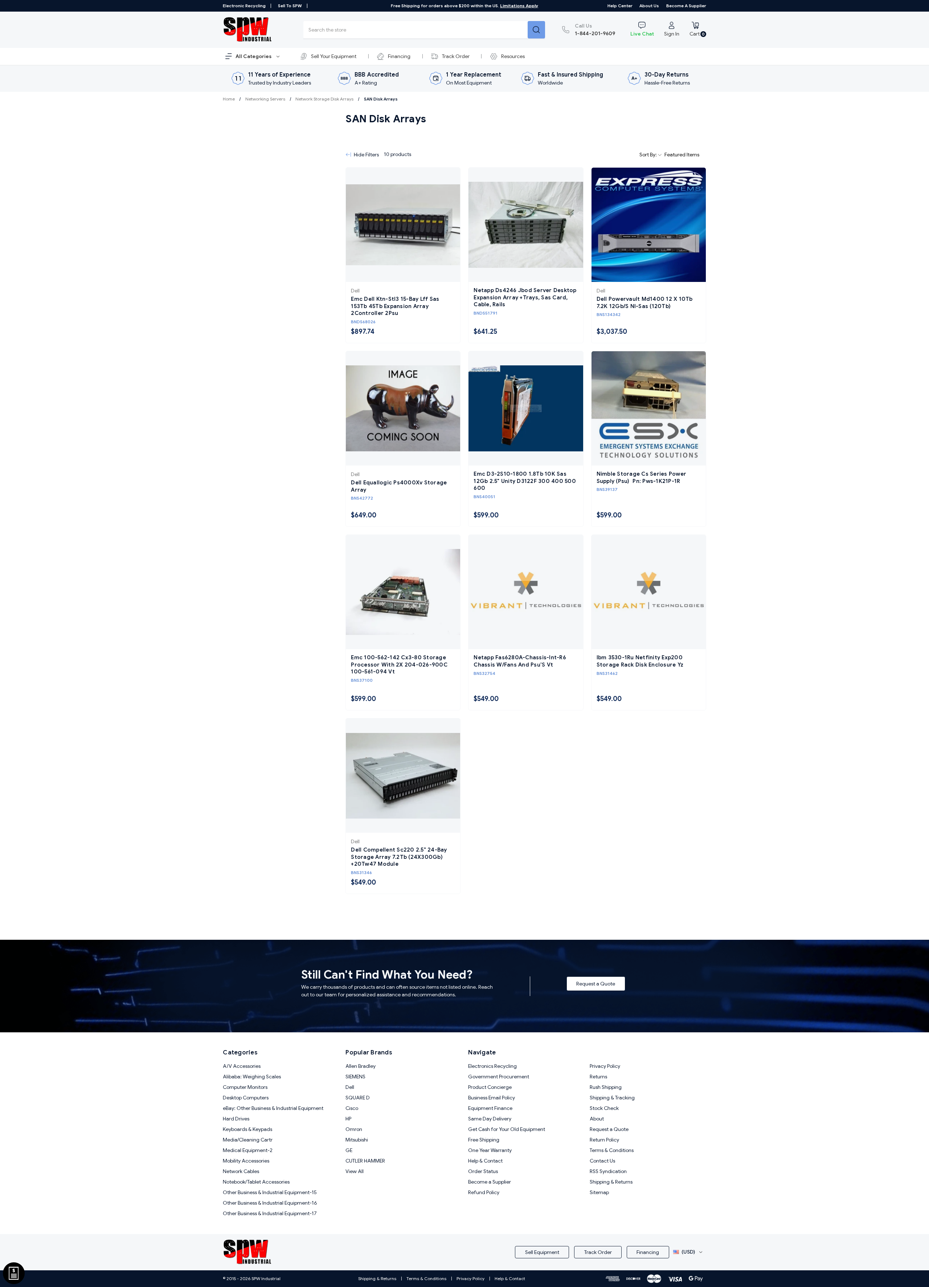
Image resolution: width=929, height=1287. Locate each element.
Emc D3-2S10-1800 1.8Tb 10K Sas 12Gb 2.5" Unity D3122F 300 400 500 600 (525, 481)
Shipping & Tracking (612, 1097)
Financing (399, 56)
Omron (353, 1129)
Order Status (483, 1171)
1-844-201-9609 (595, 29)
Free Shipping (483, 1139)
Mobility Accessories (246, 1160)
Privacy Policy (605, 1066)
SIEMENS (355, 1076)
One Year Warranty (490, 1150)
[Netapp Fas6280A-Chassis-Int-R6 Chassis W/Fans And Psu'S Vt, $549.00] (525, 592)
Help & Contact (485, 1160)
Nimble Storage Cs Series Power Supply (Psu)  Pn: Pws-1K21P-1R (642, 477)
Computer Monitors (245, 1087)
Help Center (620, 5)
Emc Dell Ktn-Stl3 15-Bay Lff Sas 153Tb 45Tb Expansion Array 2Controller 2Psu (395, 306)
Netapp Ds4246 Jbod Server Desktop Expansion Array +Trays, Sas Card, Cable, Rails (525, 297)
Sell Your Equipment (333, 56)
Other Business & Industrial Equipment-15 (270, 1192)
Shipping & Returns (611, 1182)
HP (348, 1118)
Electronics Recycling (492, 1066)
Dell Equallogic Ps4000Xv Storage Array (399, 486)
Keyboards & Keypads (247, 1129)
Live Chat (642, 33)
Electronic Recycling (244, 5)
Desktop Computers (246, 1097)
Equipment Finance (490, 1108)
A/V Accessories (242, 1066)
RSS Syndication (608, 1171)
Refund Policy (483, 1192)
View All (354, 1171)
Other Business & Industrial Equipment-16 (270, 1203)
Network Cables (241, 1171)
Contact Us (602, 1160)
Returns (598, 1076)
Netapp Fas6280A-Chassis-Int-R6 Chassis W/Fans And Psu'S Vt (520, 661)
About (597, 1118)
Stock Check (604, 1108)
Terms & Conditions (612, 1150)
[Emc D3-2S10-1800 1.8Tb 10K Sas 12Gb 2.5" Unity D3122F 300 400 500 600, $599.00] (525, 408)
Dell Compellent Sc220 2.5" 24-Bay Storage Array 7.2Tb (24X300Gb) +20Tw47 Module (399, 857)
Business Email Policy (491, 1097)
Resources (513, 56)
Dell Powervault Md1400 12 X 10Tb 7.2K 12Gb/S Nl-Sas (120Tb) (645, 303)
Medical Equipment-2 (248, 1150)
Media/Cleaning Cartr (248, 1139)
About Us (649, 5)
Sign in (671, 33)
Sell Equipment (542, 1252)
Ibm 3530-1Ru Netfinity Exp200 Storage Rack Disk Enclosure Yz (640, 661)
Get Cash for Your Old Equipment (506, 1129)
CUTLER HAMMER (365, 1160)
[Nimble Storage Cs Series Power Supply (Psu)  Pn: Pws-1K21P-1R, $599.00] (649, 408)
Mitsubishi (356, 1139)
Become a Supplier (686, 5)
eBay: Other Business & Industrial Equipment (273, 1108)
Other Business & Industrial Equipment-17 (270, 1213)
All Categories (254, 56)
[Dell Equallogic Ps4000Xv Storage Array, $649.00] (403, 408)
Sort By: (648, 154)
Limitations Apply (519, 5)
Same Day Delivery (489, 1118)
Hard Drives (236, 1118)
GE (348, 1150)
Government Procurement (498, 1076)
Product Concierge (490, 1087)
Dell (349, 1087)
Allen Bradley (360, 1066)
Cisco (351, 1108)
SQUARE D (357, 1097)
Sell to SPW (290, 5)
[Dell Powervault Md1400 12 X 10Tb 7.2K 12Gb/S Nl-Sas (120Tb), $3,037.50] (649, 225)
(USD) (688, 1252)
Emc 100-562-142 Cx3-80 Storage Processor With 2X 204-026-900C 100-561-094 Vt (399, 664)
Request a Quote (595, 983)
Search (536, 29)
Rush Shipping (606, 1087)
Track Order (456, 56)
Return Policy (604, 1139)
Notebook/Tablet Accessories (256, 1182)
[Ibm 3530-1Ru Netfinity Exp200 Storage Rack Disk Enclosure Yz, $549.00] (649, 592)
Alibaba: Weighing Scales (252, 1076)
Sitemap (599, 1192)
